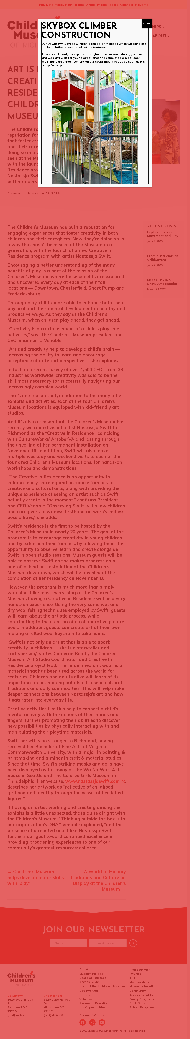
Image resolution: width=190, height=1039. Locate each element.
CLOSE (146, 23)
